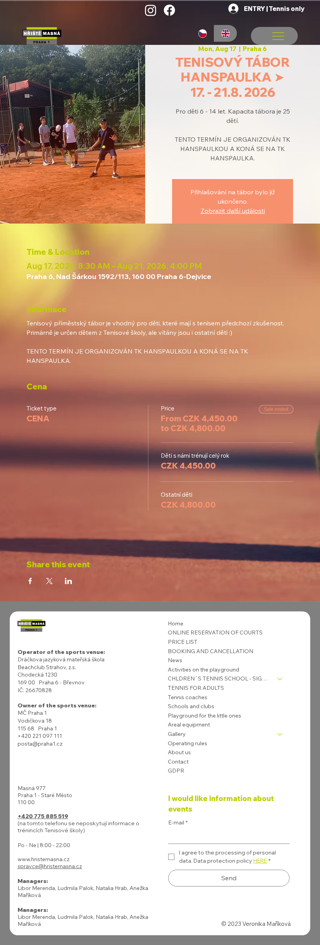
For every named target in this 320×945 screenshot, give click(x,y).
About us (179, 752)
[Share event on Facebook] (30, 581)
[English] (225, 33)
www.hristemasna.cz (43, 859)
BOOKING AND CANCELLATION (210, 651)
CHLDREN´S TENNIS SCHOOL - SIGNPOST (219, 678)
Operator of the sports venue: (61, 651)
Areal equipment (189, 724)
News (175, 660)
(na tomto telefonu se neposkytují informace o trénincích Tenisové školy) (78, 827)
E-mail (178, 822)
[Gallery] (280, 734)
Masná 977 (32, 788)
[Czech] (202, 33)
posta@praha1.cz (40, 743)
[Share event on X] (49, 581)
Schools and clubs (191, 706)
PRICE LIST (182, 641)
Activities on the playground (203, 669)
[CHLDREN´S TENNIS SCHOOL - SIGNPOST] (280, 679)
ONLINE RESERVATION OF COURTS (215, 632)
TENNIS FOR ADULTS (196, 687)
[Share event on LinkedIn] (68, 581)
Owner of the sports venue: (57, 705)
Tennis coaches (187, 697)
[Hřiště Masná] (150, 10)
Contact (178, 761)
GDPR (176, 770)
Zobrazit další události (233, 211)
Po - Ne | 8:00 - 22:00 (44, 845)
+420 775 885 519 (43, 816)
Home (175, 623)
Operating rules (187, 743)
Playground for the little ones (204, 715)
